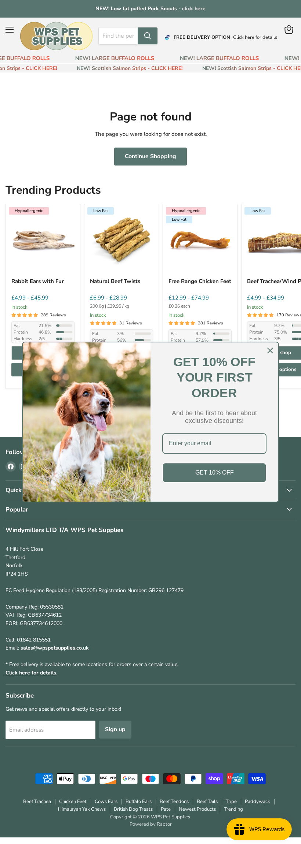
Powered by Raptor (151, 824)
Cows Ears (106, 801)
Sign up (115, 729)
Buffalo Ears (139, 801)
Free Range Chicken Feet (199, 281)
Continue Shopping (150, 156)
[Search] (147, 35)
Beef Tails (207, 801)
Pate (166, 809)
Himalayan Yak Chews (82, 809)
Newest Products (197, 809)
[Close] (270, 350)
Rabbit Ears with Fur (37, 281)
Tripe (231, 801)
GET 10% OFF (214, 472)
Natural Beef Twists (115, 281)
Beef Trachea (37, 801)
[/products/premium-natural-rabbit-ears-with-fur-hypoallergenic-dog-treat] (43, 241)
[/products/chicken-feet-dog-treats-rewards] (200, 241)
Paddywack (257, 801)
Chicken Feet (73, 801)
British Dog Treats (133, 809)
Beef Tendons (174, 801)
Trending (233, 809)
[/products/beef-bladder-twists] (121, 241)
